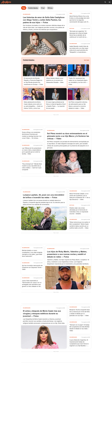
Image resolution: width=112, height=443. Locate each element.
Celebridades (33, 8)
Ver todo (86, 60)
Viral (43, 8)
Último (50, 8)
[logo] (6, 2)
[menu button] (109, 2)
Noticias (71, 28)
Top (23, 8)
